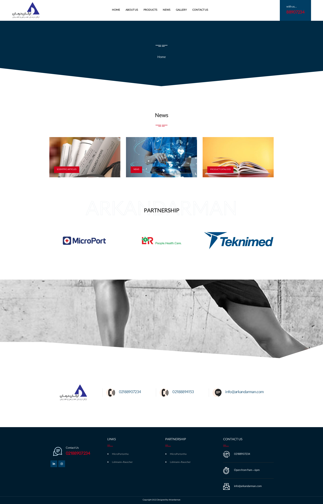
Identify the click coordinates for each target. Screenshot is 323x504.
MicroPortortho (120, 454)
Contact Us (200, 10)
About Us (132, 10)
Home (116, 10)
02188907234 (242, 454)
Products (150, 10)
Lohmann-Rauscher (122, 462)
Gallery (181, 10)
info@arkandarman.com (248, 486)
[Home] (26, 10)
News (166, 10)
